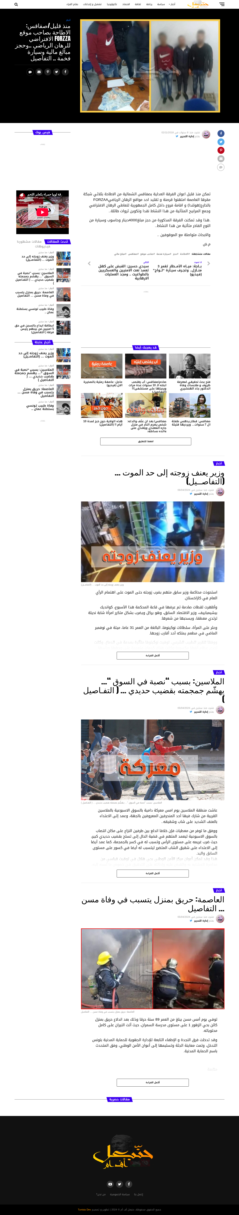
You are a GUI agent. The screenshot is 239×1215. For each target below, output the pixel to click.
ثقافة (138, 4)
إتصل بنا (138, 1194)
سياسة (161, 4)
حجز (175, 254)
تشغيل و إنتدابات (92, 4)
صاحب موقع (146, 254)
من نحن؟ (101, 1194)
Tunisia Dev (84, 1209)
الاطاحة (184, 254)
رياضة (149, 4)
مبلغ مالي (119, 254)
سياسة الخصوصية (120, 1194)
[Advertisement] (145, 166)
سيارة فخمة (163, 254)
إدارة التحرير (187, 136)
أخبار (173, 4)
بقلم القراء (72, 4)
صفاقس (132, 254)
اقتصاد (126, 4)
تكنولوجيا (112, 4)
